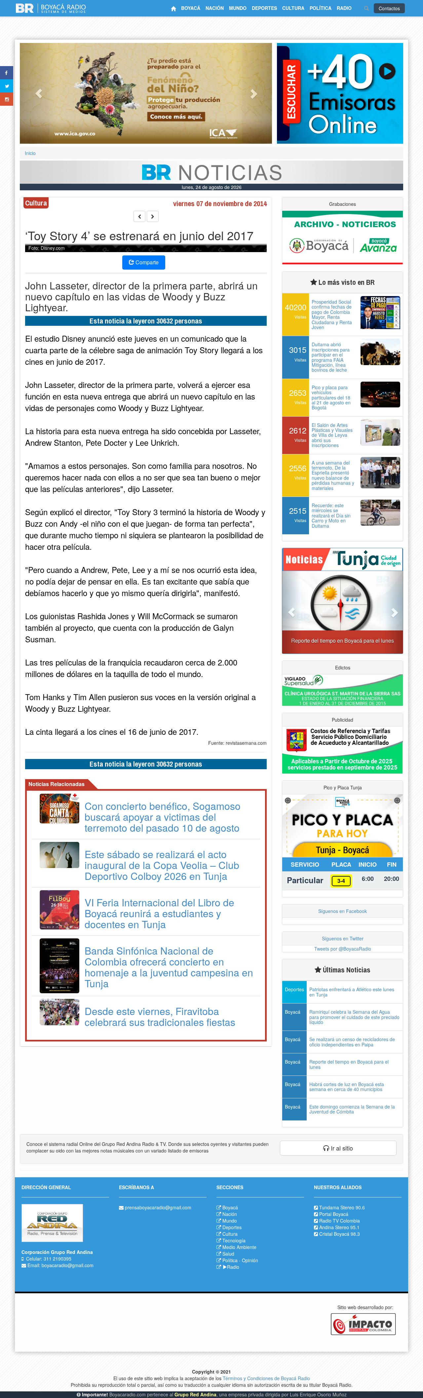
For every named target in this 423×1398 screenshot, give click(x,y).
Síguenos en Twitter (343, 938)
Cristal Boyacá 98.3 (339, 1233)
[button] (39, 93)
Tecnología (234, 1240)
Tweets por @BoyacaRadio (342, 948)
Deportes (232, 1227)
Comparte (146, 262)
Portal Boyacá (333, 1214)
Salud (228, 1253)
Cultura (230, 1233)
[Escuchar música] (340, 93)
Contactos (389, 8)
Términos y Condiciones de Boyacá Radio (266, 1378)
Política (230, 1260)
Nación (229, 1214)
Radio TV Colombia (339, 1220)
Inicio (30, 153)
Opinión (250, 1260)
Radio (233, 1267)
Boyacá (230, 1207)
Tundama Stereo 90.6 (342, 1207)
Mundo (229, 1220)
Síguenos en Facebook (342, 911)
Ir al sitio (341, 1148)
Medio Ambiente (239, 1247)
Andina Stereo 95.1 (339, 1227)
